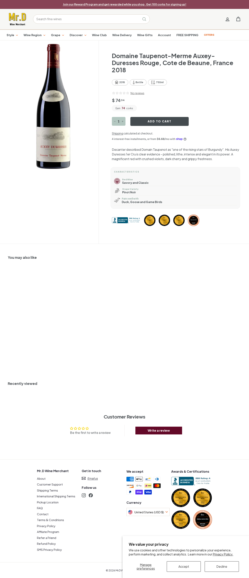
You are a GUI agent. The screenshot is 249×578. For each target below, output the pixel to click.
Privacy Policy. (223, 554)
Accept (183, 566)
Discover (76, 35)
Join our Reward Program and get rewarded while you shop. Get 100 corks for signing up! (124, 4)
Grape (56, 35)
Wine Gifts (145, 35)
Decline (221, 566)
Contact (42, 514)
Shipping (117, 133)
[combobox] (91, 19)
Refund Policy (46, 543)
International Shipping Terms (56, 496)
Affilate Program (48, 532)
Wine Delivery (122, 35)
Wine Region (33, 35)
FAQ (40, 508)
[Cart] (238, 19)
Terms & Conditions (50, 520)
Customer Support (50, 484)
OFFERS (209, 34)
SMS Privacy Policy (49, 549)
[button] (120, 93)
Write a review (159, 430)
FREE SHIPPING (187, 35)
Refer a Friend (46, 538)
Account (164, 35)
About (41, 478)
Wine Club (99, 35)
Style (11, 35)
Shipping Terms (47, 490)
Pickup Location (48, 502)
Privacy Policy (46, 526)
